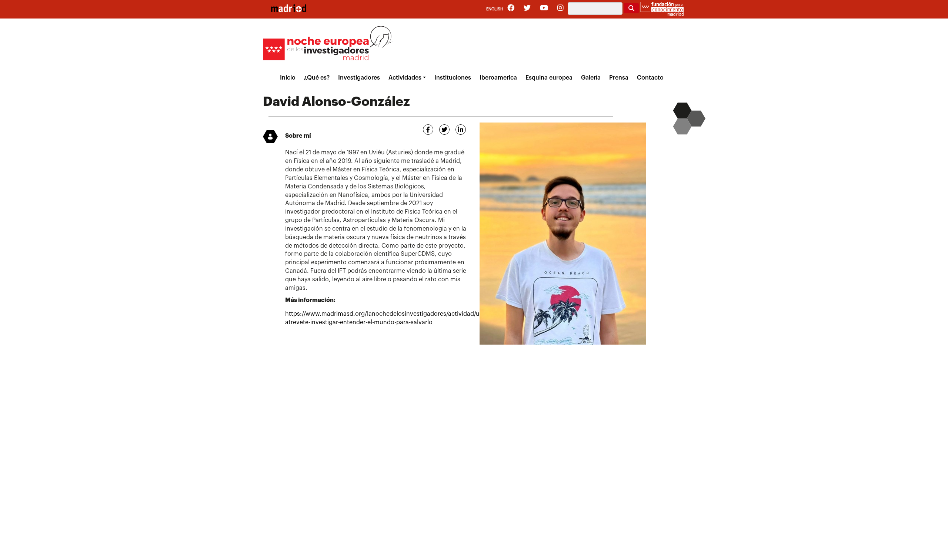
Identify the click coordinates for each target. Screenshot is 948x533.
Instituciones (452, 78)
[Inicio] (288, 8)
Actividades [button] (404, 78)
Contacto (650, 78)
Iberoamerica (498, 78)
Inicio (288, 78)
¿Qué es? (317, 78)
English (494, 9)
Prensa (618, 78)
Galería (591, 78)
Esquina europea (549, 78)
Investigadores (359, 78)
